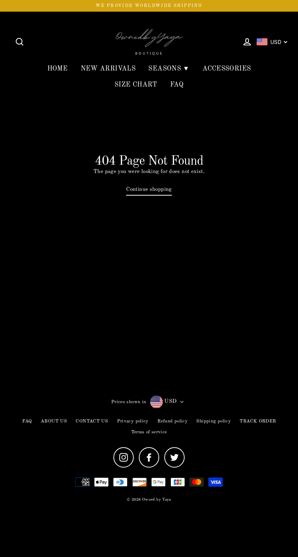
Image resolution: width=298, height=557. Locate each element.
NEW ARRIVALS (108, 68)
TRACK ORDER (257, 421)
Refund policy (172, 421)
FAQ (177, 84)
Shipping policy (213, 421)
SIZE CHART (135, 84)
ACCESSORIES (226, 68)
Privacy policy (133, 421)
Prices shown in (128, 402)
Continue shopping (149, 189)
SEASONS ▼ (168, 68)
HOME (57, 68)
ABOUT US (54, 421)
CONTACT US (92, 421)
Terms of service (149, 432)
